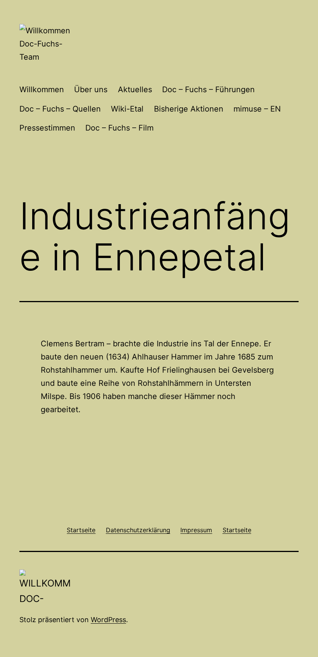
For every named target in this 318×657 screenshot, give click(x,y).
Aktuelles (135, 89)
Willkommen (41, 89)
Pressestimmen (47, 127)
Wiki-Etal (127, 109)
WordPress (108, 620)
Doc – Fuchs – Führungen (208, 89)
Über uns (90, 89)
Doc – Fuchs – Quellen (60, 109)
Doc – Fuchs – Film (119, 127)
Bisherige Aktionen (188, 109)
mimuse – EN (257, 109)
